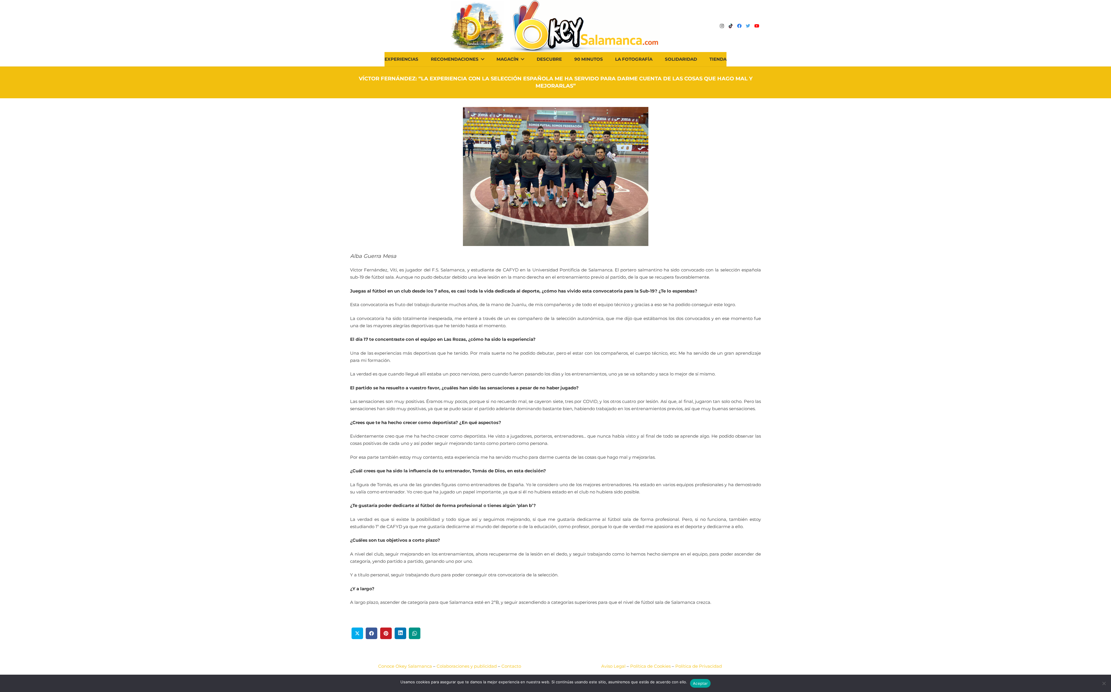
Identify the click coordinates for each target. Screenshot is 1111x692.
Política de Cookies (650, 666)
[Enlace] (585, 26)
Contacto (511, 666)
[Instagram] (722, 26)
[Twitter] (748, 26)
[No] (1104, 683)
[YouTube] (756, 26)
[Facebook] (739, 26)
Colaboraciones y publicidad (467, 666)
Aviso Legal (613, 666)
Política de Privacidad (698, 666)
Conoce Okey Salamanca (405, 666)
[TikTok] (730, 26)
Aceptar (700, 683)
